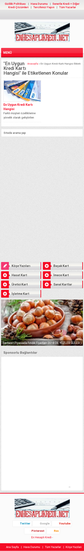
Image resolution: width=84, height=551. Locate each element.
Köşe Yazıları (21, 266)
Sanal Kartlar (62, 284)
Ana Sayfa (12, 547)
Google (45, 523)
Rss (56, 530)
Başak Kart (61, 266)
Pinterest (37, 530)
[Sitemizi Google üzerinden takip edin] (35, 15)
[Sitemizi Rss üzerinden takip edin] (56, 15)
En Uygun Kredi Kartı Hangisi (18, 107)
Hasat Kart (19, 275)
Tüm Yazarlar (67, 7)
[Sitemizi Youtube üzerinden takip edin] (42, 15)
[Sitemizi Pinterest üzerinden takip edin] (49, 15)
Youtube (64, 523)
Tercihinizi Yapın (43, 7)
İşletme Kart (20, 293)
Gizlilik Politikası (15, 3)
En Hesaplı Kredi (41, 537)
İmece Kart (61, 275)
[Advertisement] (42, 169)
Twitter (25, 523)
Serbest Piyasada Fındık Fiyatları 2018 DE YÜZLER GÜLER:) (42, 343)
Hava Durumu (39, 3)
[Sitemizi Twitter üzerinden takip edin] (28, 15)
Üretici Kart (20, 284)
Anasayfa (32, 63)
